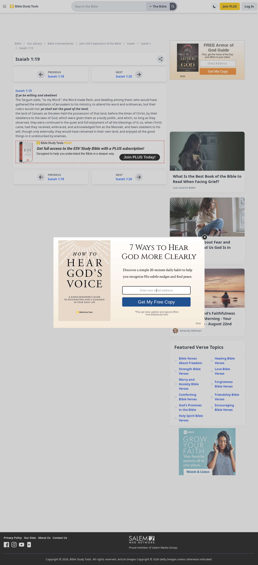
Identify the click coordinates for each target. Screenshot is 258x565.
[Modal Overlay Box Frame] (129, 282)
